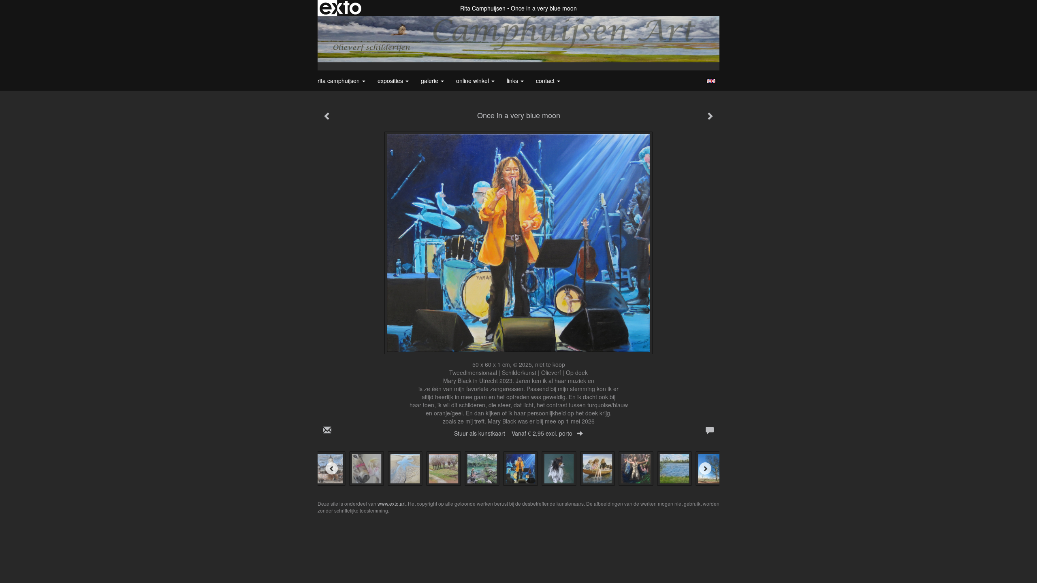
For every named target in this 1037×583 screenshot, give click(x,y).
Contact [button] (546, 81)
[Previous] (332, 468)
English (711, 81)
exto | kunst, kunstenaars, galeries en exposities (340, 8)
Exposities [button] (391, 81)
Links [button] (513, 81)
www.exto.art (391, 503)
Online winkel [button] (473, 81)
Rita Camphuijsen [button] (339, 81)
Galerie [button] (430, 81)
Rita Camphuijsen (483, 8)
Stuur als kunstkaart (513, 433)
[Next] (705, 468)
